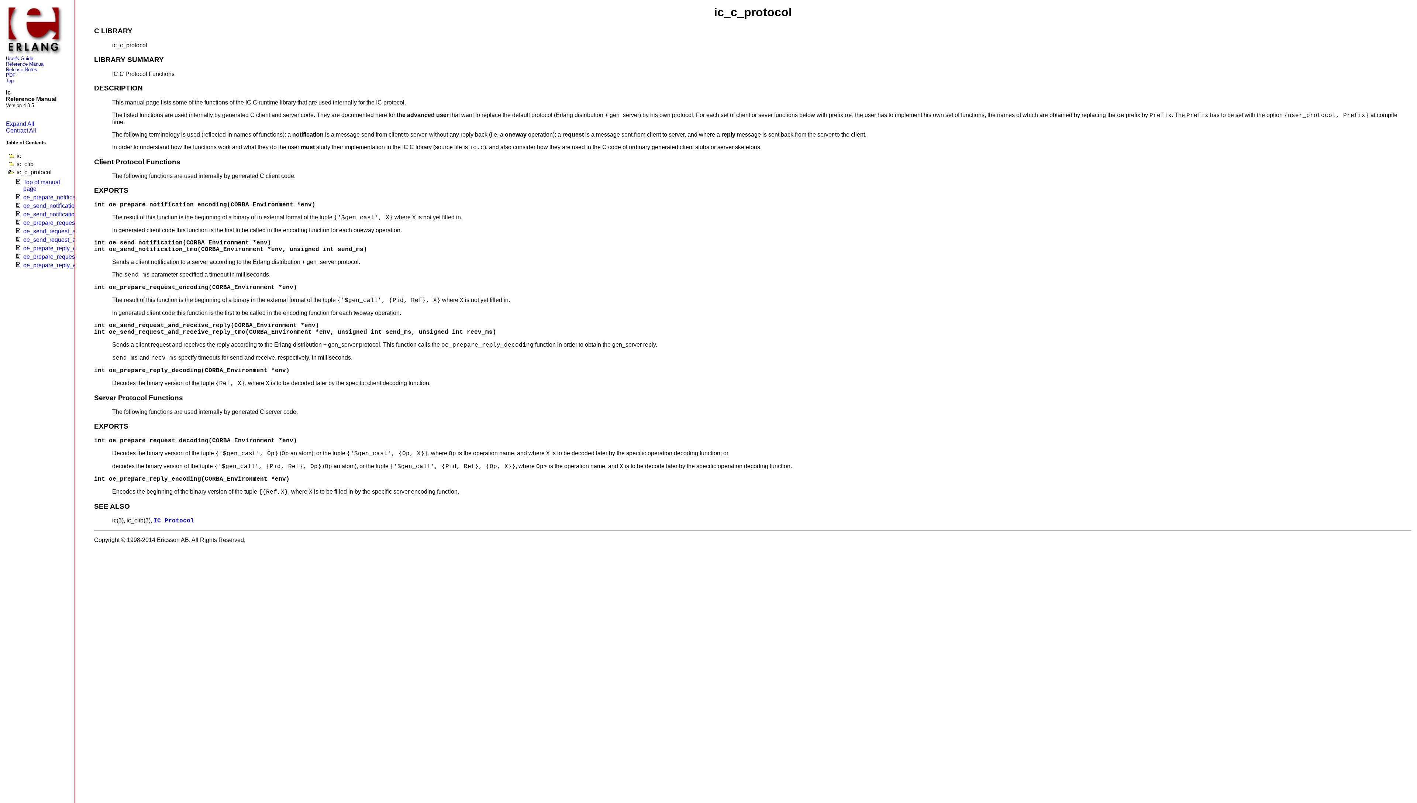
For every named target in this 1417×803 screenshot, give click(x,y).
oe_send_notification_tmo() (58, 214)
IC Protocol (174, 521)
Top (10, 80)
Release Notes (21, 69)
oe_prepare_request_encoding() (65, 223)
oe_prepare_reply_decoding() (62, 248)
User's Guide (19, 58)
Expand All (20, 124)
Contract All (21, 130)
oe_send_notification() (52, 206)
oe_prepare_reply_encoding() (62, 265)
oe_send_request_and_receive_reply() (74, 231)
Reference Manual (25, 64)
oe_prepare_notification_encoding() (70, 197)
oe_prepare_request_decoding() (65, 257)
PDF (10, 75)
